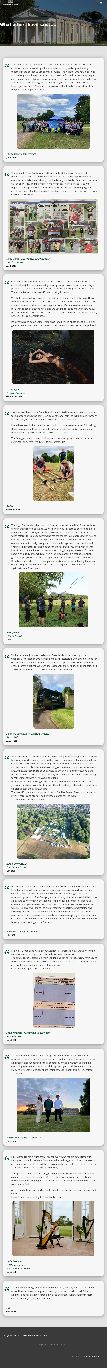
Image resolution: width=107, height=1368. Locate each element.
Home (75, 1356)
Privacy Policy (92, 1356)
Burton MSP (64, 1344)
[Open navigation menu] (101, 3)
